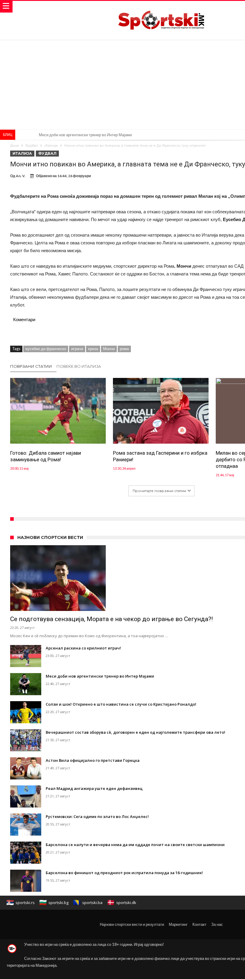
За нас (217, 924)
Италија (51, 145)
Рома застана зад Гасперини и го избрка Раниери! (160, 456)
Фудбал (31, 145)
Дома (14, 145)
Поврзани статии (31, 366)
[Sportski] (161, 6)
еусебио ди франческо (45, 348)
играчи (77, 348)
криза (93, 348)
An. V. (20, 176)
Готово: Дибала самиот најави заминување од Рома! (45, 456)
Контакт (199, 924)
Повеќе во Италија (78, 366)
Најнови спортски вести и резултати (132, 924)
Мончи (109, 348)
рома (124, 348)
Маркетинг (178, 924)
